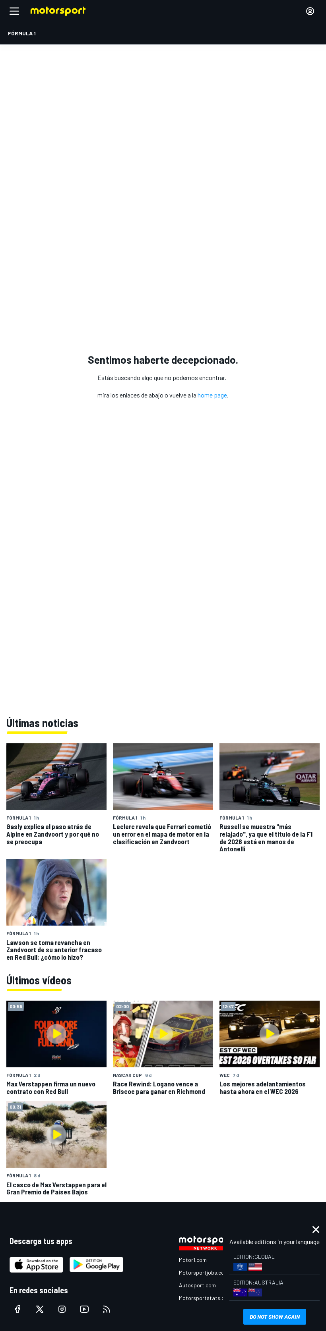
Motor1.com (193, 1259)
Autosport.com (197, 1285)
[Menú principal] (14, 11)
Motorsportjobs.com (204, 1272)
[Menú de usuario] (310, 11)
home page (212, 395)
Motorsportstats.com (205, 1297)
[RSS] (106, 1309)
